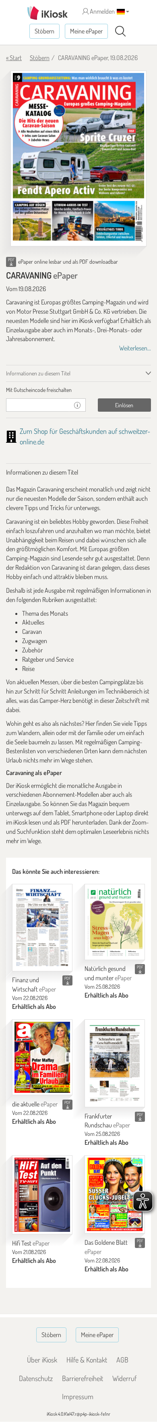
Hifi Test (31, 1243)
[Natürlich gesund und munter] (115, 922)
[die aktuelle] (42, 1057)
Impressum (77, 1396)
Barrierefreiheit (82, 1378)
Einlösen (124, 405)
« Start (14, 58)
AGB (122, 1359)
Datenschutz (36, 1378)
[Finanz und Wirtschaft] (42, 927)
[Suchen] (120, 31)
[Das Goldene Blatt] (115, 1194)
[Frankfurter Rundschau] (115, 1063)
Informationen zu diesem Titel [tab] (38, 373)
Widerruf (124, 1378)
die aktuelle (35, 1104)
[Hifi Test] (42, 1194)
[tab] (78, 390)
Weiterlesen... (135, 348)
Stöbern (44, 31)
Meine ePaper (86, 31)
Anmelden (102, 11)
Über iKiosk (42, 1359)
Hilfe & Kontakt (86, 1359)
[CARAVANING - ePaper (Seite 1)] (78, 158)
